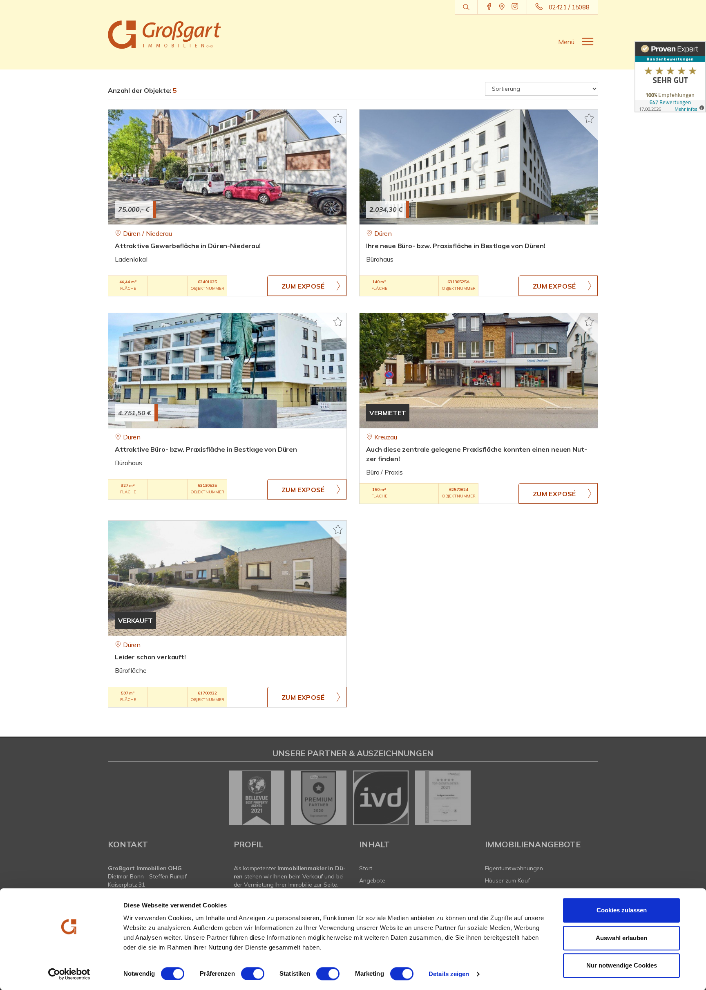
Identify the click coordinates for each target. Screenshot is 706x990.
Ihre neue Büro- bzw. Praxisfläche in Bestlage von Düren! (455, 246)
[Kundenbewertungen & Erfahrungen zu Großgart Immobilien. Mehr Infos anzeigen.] (670, 76)
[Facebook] (489, 7)
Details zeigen (449, 973)
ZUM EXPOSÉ (303, 286)
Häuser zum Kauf (507, 880)
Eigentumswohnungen (514, 868)
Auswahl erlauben (621, 937)
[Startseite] (164, 34)
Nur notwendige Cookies (621, 965)
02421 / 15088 (569, 7)
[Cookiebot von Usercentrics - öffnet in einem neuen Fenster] (69, 974)
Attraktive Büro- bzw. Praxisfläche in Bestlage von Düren (206, 449)
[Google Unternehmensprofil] (501, 7)
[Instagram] (515, 7)
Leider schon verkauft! (150, 657)
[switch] (252, 973)
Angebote (372, 880)
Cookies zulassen (622, 910)
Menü (566, 42)
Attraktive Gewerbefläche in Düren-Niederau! (188, 246)
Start (365, 868)
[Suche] (466, 7)
